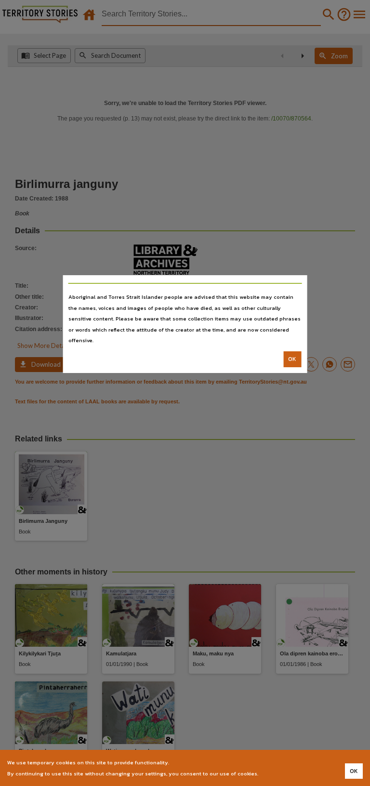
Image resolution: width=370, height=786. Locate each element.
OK (292, 359)
